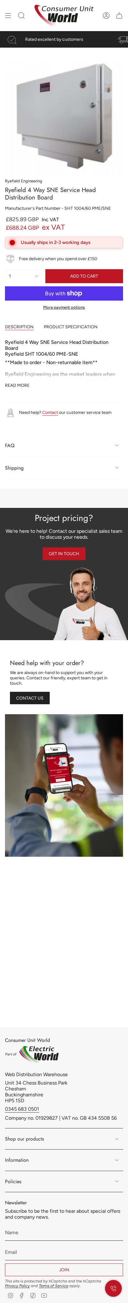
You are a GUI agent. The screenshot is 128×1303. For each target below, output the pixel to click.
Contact (50, 412)
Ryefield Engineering (23, 180)
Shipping (14, 467)
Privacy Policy (17, 1285)
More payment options (64, 307)
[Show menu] (8, 15)
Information (17, 1160)
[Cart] (119, 15)
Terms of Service (53, 1285)
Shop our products (24, 1138)
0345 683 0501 (22, 1109)
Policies (13, 1181)
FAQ (10, 445)
